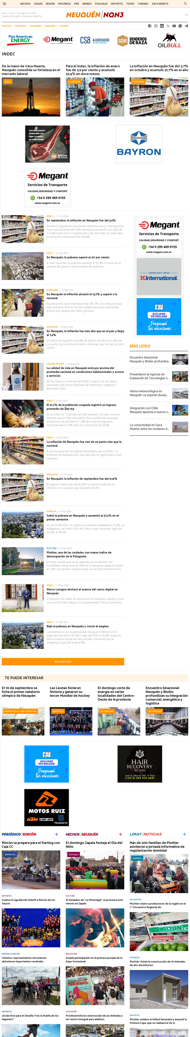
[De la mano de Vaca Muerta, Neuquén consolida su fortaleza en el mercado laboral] (31, 78)
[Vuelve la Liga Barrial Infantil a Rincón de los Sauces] (31, 909)
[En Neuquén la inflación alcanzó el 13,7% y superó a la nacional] (23, 290)
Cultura (70, 896)
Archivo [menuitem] (25, 3)
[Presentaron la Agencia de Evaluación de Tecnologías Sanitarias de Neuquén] (180, 372)
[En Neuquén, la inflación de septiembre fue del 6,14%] (23, 474)
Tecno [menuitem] (130, 3)
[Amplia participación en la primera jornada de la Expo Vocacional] (95, 967)
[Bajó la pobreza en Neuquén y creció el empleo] (23, 622)
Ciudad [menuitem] (38, 3)
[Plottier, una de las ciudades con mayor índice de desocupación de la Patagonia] (23, 548)
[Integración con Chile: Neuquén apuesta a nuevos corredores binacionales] (180, 405)
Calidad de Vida (55, 364)
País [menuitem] (76, 3)
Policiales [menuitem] (101, 3)
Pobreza (51, 511)
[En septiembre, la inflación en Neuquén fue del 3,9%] (23, 216)
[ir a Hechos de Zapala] (82, 834)
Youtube (174, 26)
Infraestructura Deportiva (21, 711)
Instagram (156, 26)
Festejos (73, 854)
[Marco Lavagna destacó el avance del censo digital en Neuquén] (23, 585)
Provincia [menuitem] (64, 3)
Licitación (71, 1012)
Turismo (64, 25)
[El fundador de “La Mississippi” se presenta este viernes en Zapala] (95, 909)
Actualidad (107, 711)
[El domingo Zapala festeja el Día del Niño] (95, 851)
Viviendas (135, 957)
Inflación (52, 327)
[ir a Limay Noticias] (146, 834)
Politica (6, 25)
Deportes (20, 25)
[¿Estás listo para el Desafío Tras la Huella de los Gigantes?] (31, 1025)
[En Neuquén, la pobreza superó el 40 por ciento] (23, 253)
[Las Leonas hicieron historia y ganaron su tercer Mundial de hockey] (71, 708)
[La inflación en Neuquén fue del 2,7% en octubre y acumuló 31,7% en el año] (159, 78)
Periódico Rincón (11, 954)
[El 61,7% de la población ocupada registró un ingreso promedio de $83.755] (23, 400)
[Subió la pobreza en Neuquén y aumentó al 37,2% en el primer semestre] (23, 511)
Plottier (52, 548)
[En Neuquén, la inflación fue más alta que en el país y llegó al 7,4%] (23, 326)
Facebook (150, 26)
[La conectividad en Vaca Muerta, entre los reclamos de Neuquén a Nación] (180, 422)
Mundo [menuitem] (87, 3)
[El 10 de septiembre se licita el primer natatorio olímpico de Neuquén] (23, 708)
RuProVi (137, 858)
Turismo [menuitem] (143, 3)
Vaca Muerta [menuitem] (160, 3)
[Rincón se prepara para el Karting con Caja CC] (31, 851)
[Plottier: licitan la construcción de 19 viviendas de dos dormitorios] (159, 971)
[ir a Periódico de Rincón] (19, 834)
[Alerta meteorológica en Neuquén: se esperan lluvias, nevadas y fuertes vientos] (180, 389)
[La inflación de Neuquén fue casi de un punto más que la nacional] (23, 437)
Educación (71, 954)
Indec (8, 81)
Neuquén (50, 25)
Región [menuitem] (50, 3)
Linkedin (162, 26)
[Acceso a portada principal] (95, 14)
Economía (35, 25)
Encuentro (135, 900)
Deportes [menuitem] (117, 3)
